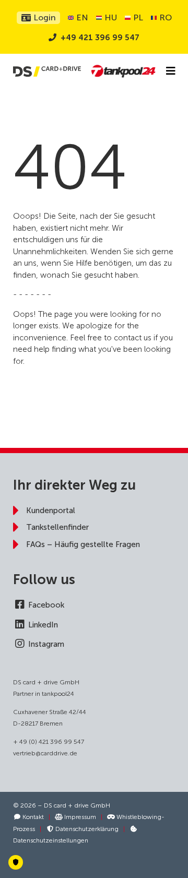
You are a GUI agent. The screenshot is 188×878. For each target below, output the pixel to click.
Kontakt (32, 817)
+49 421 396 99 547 (100, 37)
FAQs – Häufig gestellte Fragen (83, 544)
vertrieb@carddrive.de (45, 753)
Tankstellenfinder (57, 527)
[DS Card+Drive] (47, 71)
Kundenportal (50, 510)
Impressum (79, 817)
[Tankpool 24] (123, 71)
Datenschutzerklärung (86, 829)
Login (43, 17)
